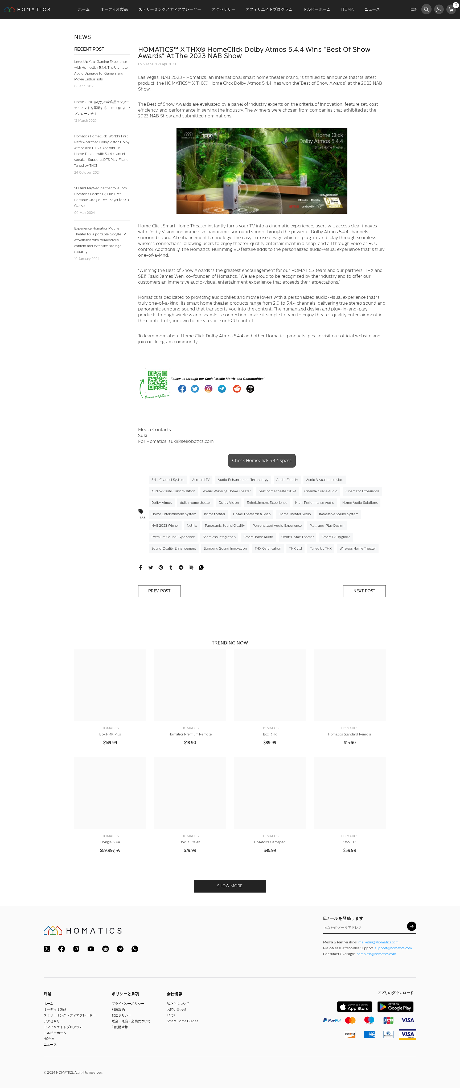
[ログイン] (439, 9)
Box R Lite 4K (190, 842)
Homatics (110, 728)
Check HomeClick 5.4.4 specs (262, 460)
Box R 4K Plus (110, 734)
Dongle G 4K (110, 842)
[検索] (426, 9)
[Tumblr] (171, 567)
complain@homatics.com (376, 954)
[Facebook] (140, 567)
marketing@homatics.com (378, 942)
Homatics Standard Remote (350, 734)
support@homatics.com (393, 948)
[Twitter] (150, 567)
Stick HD (349, 842)
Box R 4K (270, 734)
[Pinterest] (160, 567)
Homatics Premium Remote (190, 734)
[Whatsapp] (201, 567)
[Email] (191, 567)
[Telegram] (181, 567)
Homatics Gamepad (270, 842)
